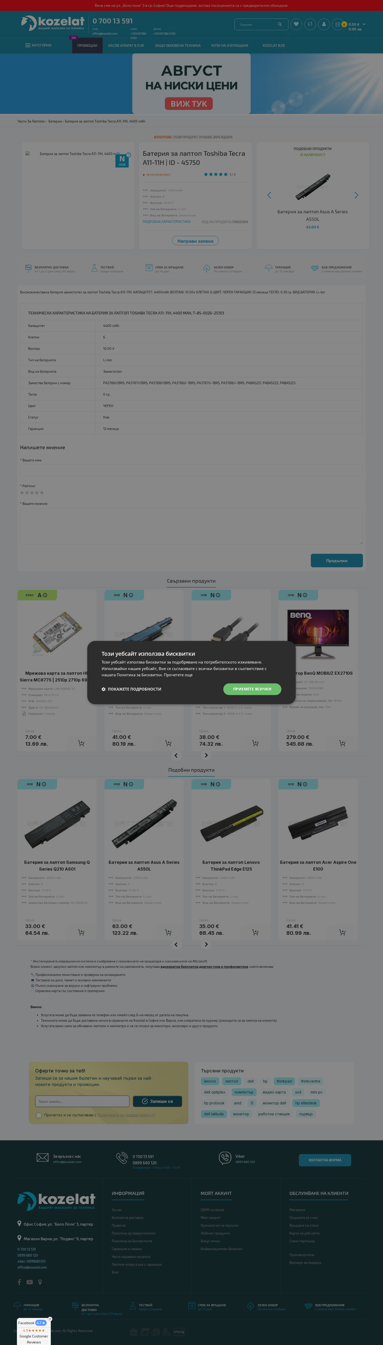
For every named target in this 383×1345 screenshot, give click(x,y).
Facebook (31, 1323)
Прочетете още (178, 675)
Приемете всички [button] (252, 688)
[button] (131, 689)
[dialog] (191, 672)
